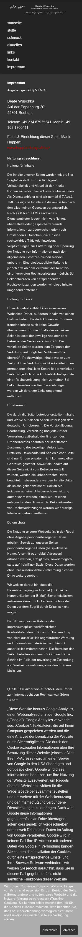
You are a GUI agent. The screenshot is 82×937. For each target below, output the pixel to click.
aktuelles (14, 45)
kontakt (13, 60)
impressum (16, 67)
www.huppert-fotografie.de (28, 148)
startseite (14, 23)
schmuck (14, 38)
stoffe (11, 30)
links (11, 52)
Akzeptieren (50, 930)
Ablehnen (69, 930)
